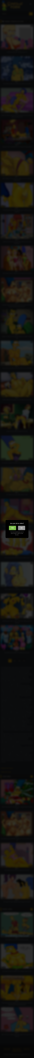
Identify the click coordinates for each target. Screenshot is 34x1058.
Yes (12, 528)
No (22, 528)
